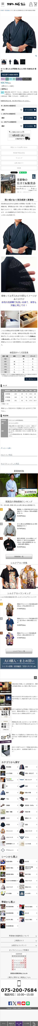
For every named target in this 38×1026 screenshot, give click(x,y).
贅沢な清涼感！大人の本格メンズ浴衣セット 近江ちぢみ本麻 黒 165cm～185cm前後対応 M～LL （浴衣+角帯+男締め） (26, 543)
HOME (2, 10)
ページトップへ (35, 677)
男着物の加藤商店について (19, 936)
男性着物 (7, 10)
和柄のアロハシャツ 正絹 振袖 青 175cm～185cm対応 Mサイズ (26, 635)
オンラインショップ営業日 (19, 950)
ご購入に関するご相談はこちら (19, 977)
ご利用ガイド (19, 940)
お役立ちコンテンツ (19, 945)
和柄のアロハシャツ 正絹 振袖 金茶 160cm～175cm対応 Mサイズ (27, 606)
